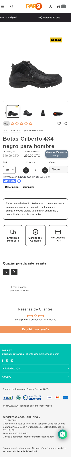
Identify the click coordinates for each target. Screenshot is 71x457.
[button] (13, 235)
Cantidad (31, 162)
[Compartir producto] (65, 124)
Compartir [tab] (28, 187)
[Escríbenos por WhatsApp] (62, 434)
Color (52, 162)
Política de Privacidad (25, 451)
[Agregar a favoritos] (59, 124)
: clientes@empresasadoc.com (41, 353)
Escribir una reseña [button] (35, 329)
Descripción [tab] (12, 187)
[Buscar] (12, 6)
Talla (5, 162)
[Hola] (50, 6)
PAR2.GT (7, 350)
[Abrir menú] (4, 6)
